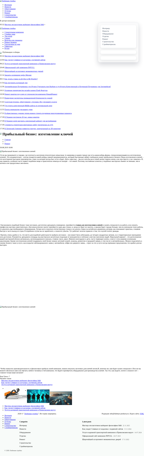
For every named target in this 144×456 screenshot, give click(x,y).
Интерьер (8, 5)
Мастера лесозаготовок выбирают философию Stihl (24, 25)
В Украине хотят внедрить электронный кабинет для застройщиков (30, 121)
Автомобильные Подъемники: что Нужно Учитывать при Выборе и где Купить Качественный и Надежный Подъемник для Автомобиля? (57, 87)
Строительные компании (14, 32)
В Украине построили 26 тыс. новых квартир (21, 117)
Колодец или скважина (13, 40)
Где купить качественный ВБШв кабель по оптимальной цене (28, 106)
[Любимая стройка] (8, 1)
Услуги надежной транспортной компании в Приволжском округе (30, 64)
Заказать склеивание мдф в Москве (18, 75)
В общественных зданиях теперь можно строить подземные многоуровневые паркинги (38, 113)
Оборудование (10, 9)
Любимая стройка (31, 414)
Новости (7, 7)
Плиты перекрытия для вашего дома (18, 109)
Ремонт (7, 13)
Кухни (6, 48)
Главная (7, 140)
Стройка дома (9, 34)
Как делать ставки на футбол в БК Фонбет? (21, 79)
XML (142, 414)
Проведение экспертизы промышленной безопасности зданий (28, 98)
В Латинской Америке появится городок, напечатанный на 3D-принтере (32, 129)
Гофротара (8, 46)
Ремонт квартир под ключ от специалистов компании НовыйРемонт (30, 94)
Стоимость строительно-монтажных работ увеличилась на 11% (28, 125)
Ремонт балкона (10, 42)
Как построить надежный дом (15, 83)
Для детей (8, 36)
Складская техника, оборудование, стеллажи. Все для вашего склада (30, 102)
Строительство (10, 15)
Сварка (7, 38)
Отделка (7, 11)
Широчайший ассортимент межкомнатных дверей (23, 71)
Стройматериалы (11, 17)
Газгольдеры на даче (12, 44)
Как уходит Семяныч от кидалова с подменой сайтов (24, 60)
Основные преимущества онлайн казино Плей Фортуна (25, 90)
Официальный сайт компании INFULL (19, 67)
